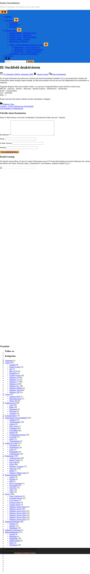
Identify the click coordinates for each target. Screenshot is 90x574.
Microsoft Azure (15, 399)
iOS (10, 369)
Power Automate (15, 483)
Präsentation (13, 452)
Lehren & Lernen (11, 443)
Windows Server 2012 (17, 511)
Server (7, 494)
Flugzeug (12, 411)
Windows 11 (14, 380)
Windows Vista (8, 104)
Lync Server (13, 500)
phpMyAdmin (14, 541)
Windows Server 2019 (17, 515)
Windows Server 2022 (17, 517)
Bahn (11, 407)
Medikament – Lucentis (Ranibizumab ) (28, 49)
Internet (12, 433)
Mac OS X (13, 371)
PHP (11, 481)
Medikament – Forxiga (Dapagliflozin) (23, 54)
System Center (14, 502)
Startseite (8, 17)
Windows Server (15, 509)
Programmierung (11, 475)
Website (3, 148)
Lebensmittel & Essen (17, 435)
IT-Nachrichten (10, 416)
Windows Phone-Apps (17, 473)
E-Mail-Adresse (6, 143)
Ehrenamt (13, 27)
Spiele (11, 471)
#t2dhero (12, 420)
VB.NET (12, 488)
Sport (11, 439)
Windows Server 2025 (17, 519)
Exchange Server (15, 498)
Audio (11, 424)
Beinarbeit (13, 409)
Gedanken (13, 428)
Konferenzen (14, 447)
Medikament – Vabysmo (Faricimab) (27, 52)
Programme (9, 456)
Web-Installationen (12, 532)
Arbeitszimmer (14, 422)
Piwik (11, 543)
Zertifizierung (14, 454)
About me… (9, 20)
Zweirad (12, 414)
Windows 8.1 (14, 386)
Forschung (13, 445)
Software (12, 469)
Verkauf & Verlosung (13, 530)
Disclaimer (9, 56)
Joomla (12, 534)
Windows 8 (13, 384)
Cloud (7, 394)
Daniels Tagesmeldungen (10, 3)
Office (11, 464)
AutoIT (12, 477)
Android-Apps (14, 458)
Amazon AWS (14, 397)
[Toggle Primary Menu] (4, 12)
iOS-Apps (13, 462)
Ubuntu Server (14, 505)
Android (12, 365)
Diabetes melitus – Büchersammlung (22, 37)
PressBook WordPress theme (25, 553)
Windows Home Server (18, 507)
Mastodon (13, 536)
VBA (11, 490)
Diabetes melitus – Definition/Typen (22, 33)
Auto (11, 405)
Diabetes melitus (11, 31)
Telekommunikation (12, 522)
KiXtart (12, 479)
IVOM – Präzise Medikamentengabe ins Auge (26, 45)
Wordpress (13, 545)
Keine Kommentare (58, 74)
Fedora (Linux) (15, 367)
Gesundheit (13, 430)
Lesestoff (12, 437)
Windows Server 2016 (17, 513)
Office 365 (13, 401)
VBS (11, 492)
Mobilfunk (13, 528)
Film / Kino (13, 426)
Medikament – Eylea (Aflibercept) (26, 47)
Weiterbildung (14, 25)
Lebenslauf (13, 23)
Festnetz (12, 524)
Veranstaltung (14, 441)
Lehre (11, 450)
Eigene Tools (14, 460)
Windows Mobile (15, 388)
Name (2, 139)
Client (7, 363)
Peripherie (13, 373)
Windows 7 (13, 382)
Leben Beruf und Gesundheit (15, 418)
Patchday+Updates (16, 466)
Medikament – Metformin (18, 41)
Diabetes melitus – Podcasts (19, 39)
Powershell (13, 486)
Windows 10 (14, 378)
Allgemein (9, 361)
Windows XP (14, 392)
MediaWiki (13, 539)
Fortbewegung (10, 403)
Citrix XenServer (15, 496)
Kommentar (5, 135)
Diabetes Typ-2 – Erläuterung (20, 35)
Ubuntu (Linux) (15, 375)
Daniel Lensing (43, 74)
